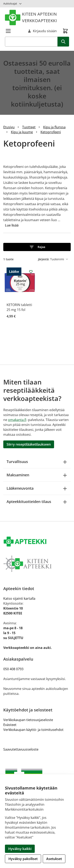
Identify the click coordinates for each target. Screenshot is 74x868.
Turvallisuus (17, 461)
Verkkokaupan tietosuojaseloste (28, 720)
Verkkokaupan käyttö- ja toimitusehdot (33, 729)
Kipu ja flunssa (54, 127)
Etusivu (9, 127)
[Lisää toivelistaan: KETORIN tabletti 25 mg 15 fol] (31, 271)
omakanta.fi (17, 420)
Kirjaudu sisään (45, 31)
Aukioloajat (10, 3)
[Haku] (63, 42)
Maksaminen (18, 474)
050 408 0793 (13, 669)
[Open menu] (8, 31)
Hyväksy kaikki (19, 848)
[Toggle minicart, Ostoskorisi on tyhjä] (65, 31)
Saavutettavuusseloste (20, 749)
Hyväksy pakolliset (23, 859)
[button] (37, 247)
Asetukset (54, 859)
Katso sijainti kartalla (19, 598)
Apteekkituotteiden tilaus (29, 501)
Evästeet (9, 724)
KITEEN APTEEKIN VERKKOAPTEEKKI (39, 17)
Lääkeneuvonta (20, 488)
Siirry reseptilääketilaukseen (29, 444)
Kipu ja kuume (22, 132)
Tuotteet (29, 127)
